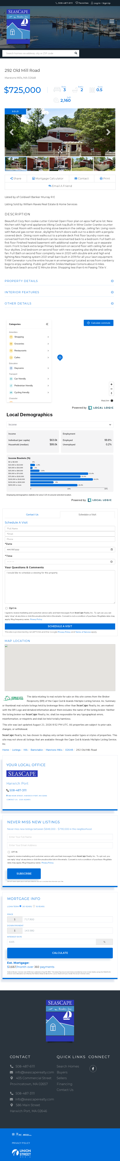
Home (5, 750)
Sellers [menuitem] (62, 1078)
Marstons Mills (54, 750)
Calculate (60, 952)
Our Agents (24, 800)
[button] (75, 53)
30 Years (27, 906)
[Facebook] (93, 1068)
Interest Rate (14, 937)
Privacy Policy (36, 619)
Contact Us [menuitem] (65, 1090)
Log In (97, 3)
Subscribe (24, 873)
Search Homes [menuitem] (68, 1066)
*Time (8, 556)
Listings (16, 750)
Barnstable (37, 750)
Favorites (83, 3)
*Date (8, 544)
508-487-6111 (65, 3)
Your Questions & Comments (24, 567)
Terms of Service (83, 632)
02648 (69, 750)
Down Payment (15, 925)
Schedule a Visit (87, 514)
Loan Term (13, 906)
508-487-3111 (18, 790)
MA (26, 750)
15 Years (40, 906)
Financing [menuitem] (64, 1084)
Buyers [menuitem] (62, 1072)
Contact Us (32, 514)
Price (10, 914)
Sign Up (106, 3)
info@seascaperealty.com (34, 1072)
